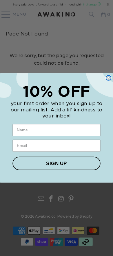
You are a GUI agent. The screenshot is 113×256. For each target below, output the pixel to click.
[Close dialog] (108, 77)
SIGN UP (56, 163)
